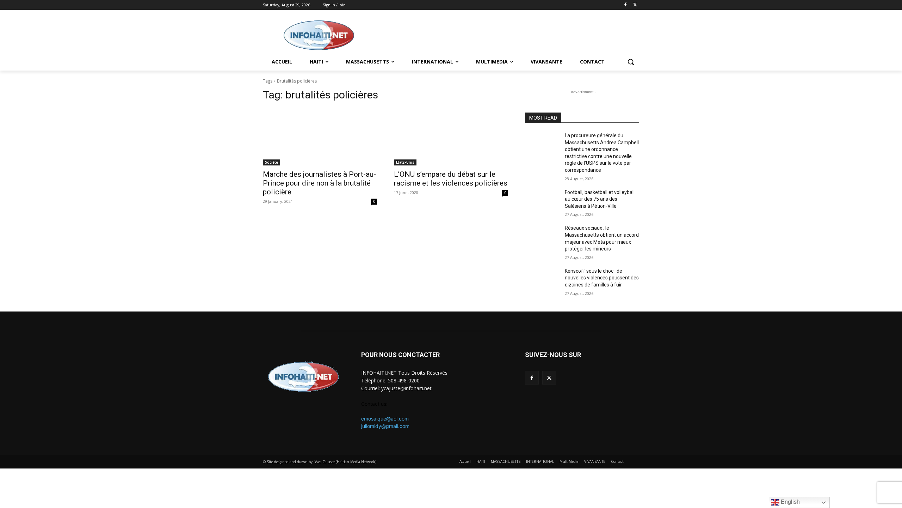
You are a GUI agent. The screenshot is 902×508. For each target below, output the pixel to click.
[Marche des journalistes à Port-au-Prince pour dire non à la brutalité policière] (320, 136)
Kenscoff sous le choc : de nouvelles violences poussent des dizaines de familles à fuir (602, 278)
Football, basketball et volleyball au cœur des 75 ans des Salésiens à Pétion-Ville (600, 199)
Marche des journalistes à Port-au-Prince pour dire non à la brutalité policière (319, 183)
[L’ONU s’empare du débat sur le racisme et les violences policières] (451, 136)
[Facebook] (625, 5)
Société (271, 162)
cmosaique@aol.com (385, 419)
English (789, 502)
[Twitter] (635, 5)
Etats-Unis (405, 162)
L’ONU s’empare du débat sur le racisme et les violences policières (450, 178)
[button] (630, 61)
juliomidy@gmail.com (385, 426)
